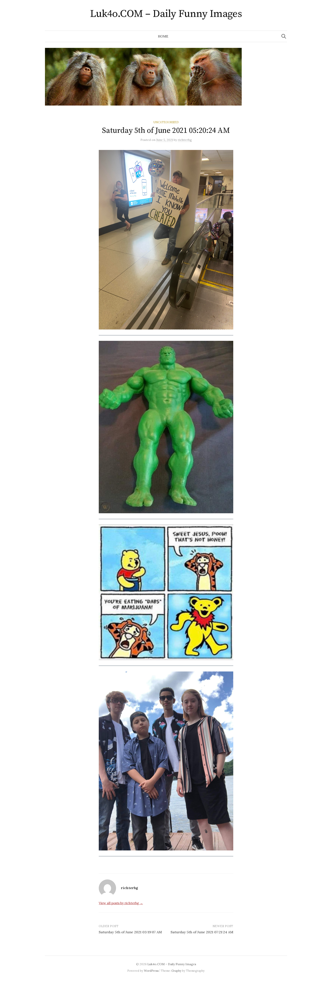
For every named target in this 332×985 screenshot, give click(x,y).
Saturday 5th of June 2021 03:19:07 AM (130, 932)
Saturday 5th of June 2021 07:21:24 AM (202, 932)
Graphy (176, 971)
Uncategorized (166, 122)
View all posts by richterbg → (121, 903)
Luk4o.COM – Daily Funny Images (166, 13)
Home (163, 36)
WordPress (151, 971)
